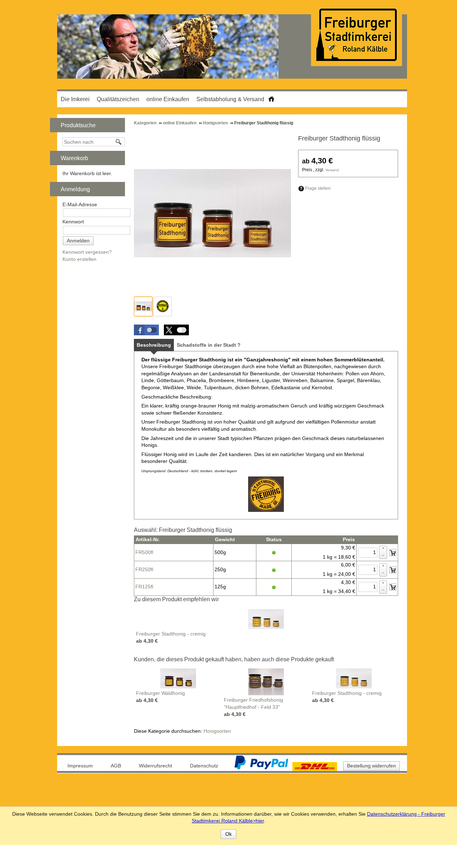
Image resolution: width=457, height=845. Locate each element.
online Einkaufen (167, 99)
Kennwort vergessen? (87, 252)
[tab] (154, 345)
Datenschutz (204, 766)
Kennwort (73, 221)
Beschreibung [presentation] (154, 345)
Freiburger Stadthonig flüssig (339, 138)
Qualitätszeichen (118, 99)
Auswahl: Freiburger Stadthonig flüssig (183, 530)
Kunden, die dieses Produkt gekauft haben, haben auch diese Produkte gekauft (234, 659)
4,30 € (348, 582)
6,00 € (348, 565)
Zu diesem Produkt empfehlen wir (176, 599)
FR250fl (144, 569)
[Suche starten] (119, 142)
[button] (146, 330)
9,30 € (348, 547)
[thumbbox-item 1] (143, 306)
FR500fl (144, 552)
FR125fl (144, 586)
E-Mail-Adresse (79, 204)
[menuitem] (75, 99)
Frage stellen (318, 188)
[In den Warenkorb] (392, 552)
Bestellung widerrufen (371, 766)
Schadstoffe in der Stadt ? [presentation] (209, 345)
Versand (332, 170)
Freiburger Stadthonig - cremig (171, 634)
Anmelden (78, 240)
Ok (228, 834)
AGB (116, 766)
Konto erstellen (79, 259)
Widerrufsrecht (155, 766)
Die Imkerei (75, 99)
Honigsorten (217, 731)
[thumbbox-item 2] (162, 306)
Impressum (80, 766)
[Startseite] (271, 98)
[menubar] (162, 99)
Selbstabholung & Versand (230, 99)
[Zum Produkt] (266, 619)
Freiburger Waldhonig (160, 693)
